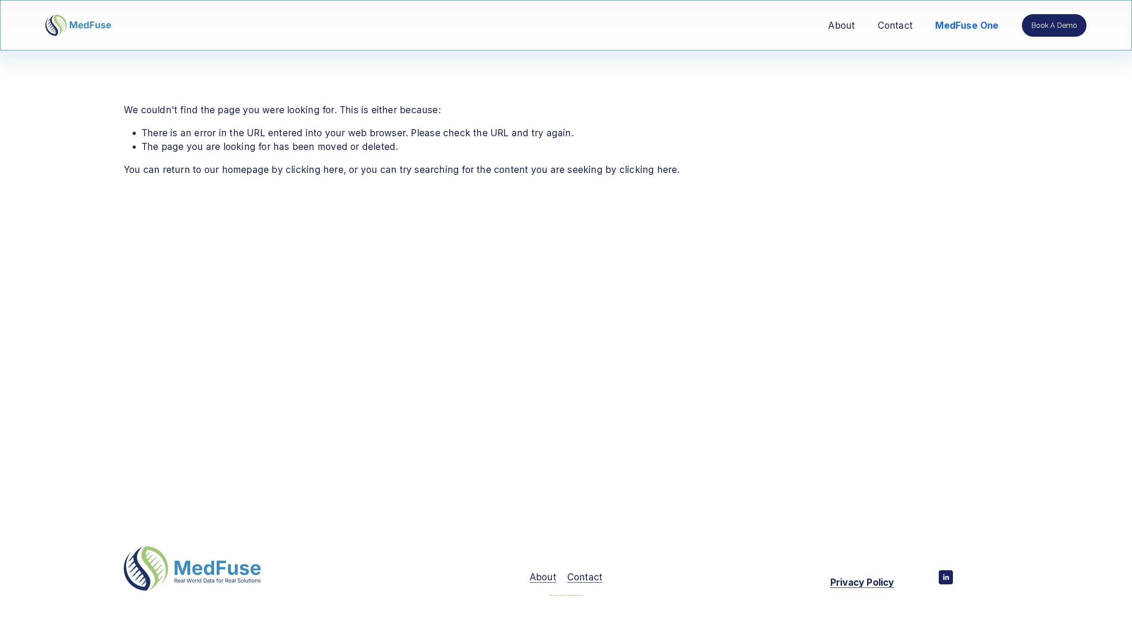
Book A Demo (1054, 25)
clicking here (315, 169)
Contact (895, 25)
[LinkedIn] (946, 577)
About (841, 25)
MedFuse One (967, 25)
